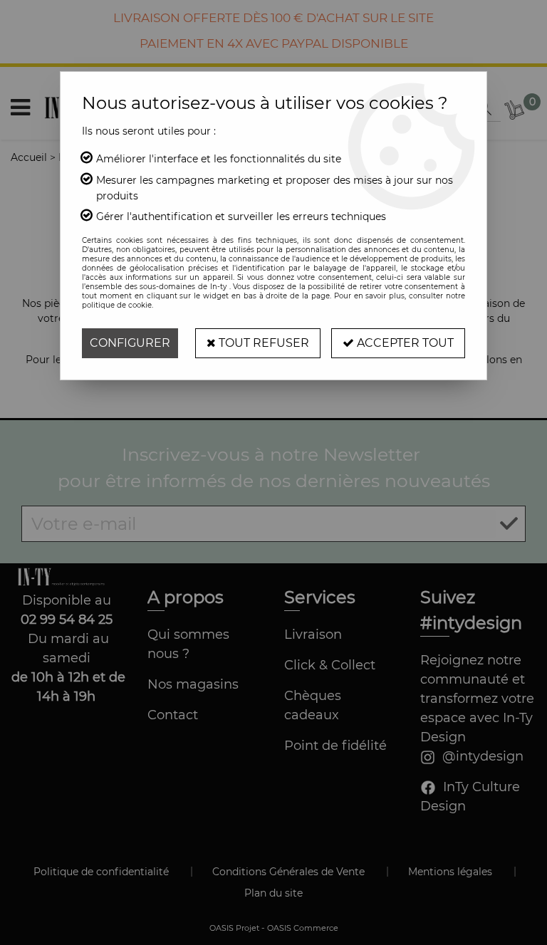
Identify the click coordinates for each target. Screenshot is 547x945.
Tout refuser (262, 343)
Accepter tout (404, 343)
